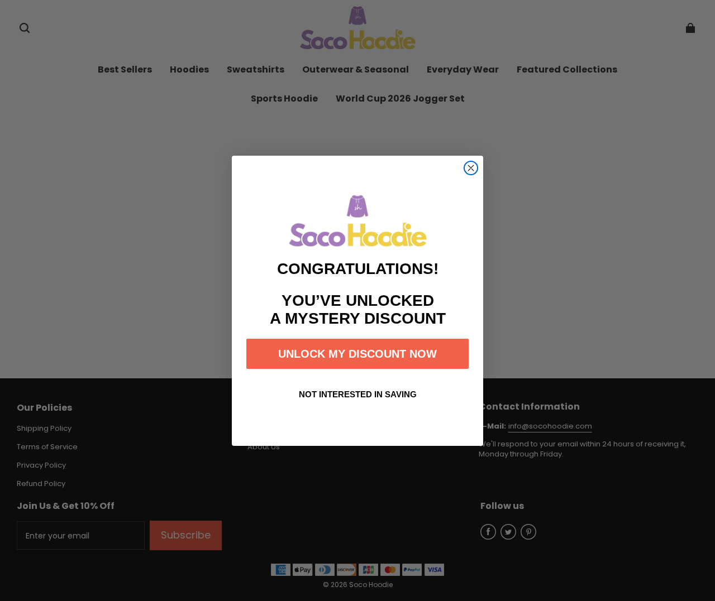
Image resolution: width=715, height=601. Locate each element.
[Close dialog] (471, 168)
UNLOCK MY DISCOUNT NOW (357, 354)
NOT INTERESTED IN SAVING (358, 394)
